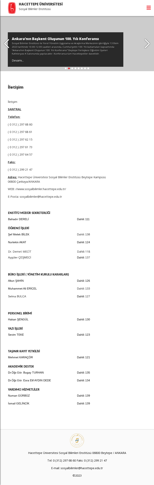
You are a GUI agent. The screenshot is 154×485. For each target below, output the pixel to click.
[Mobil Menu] (148, 7)
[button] (147, 43)
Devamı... (18, 60)
